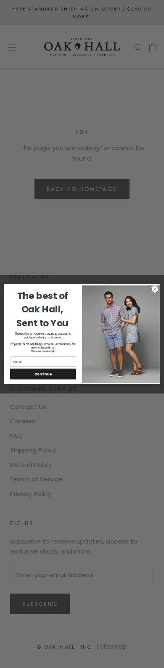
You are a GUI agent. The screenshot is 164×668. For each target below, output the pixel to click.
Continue (43, 373)
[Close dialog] (155, 289)
